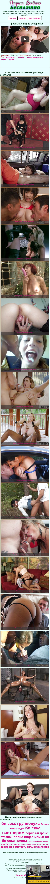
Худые (11, 59)
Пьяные (21, 57)
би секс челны (14, 841)
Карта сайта (22, 875)
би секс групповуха (20, 823)
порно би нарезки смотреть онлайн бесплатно (25, 845)
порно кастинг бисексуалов (31, 844)
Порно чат (22, 18)
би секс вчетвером (21, 830)
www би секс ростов (10, 844)
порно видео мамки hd (31, 837)
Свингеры (10, 57)
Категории (13, 18)
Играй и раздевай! (34, 18)
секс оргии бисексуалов (38, 841)
